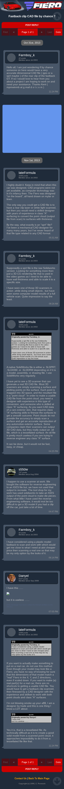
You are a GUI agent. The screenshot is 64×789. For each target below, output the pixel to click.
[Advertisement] (32, 129)
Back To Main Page (38, 778)
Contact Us (20, 778)
